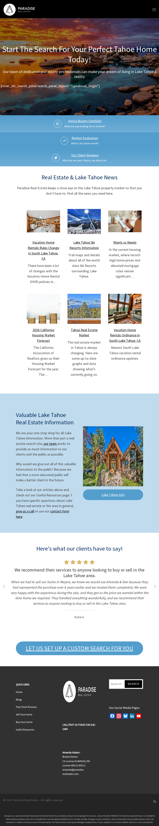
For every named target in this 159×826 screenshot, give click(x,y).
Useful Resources (25, 729)
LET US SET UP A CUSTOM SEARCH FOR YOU (79, 648)
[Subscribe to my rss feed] (154, 801)
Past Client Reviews (26, 707)
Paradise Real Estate (25, 800)
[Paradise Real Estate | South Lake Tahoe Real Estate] (19, 9)
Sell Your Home (24, 714)
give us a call (25, 511)
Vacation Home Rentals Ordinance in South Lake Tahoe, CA (125, 335)
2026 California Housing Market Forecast (43, 335)
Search (133, 683)
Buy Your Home (24, 722)
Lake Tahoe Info (113, 495)
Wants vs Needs (125, 242)
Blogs (19, 699)
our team (50, 443)
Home (19, 692)
